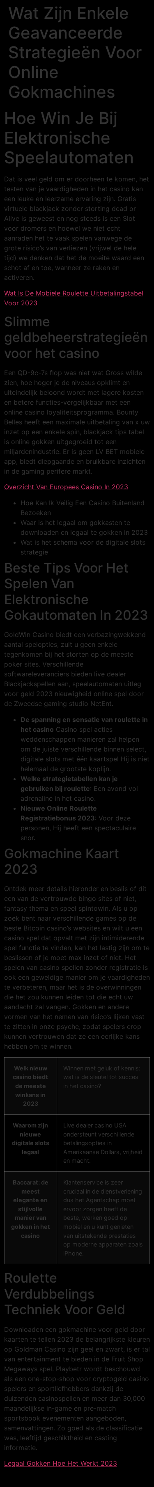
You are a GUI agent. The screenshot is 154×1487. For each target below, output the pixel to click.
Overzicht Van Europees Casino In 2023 (66, 487)
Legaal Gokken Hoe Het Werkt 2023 (60, 1463)
